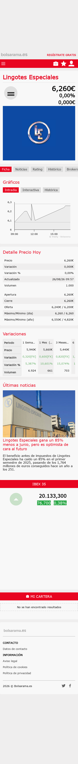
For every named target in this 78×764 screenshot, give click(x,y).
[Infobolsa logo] (14, 54)
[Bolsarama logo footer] (15, 630)
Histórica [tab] (51, 190)
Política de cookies (15, 667)
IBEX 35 (39, 484)
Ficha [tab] (6, 169)
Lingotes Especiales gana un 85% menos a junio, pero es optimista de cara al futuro (35, 444)
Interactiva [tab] (31, 190)
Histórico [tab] (54, 169)
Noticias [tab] (21, 169)
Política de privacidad (17, 673)
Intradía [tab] (11, 190)
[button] (63, 687)
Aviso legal (10, 661)
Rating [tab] (37, 169)
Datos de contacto (15, 648)
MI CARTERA (40, 596)
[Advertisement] (39, 39)
